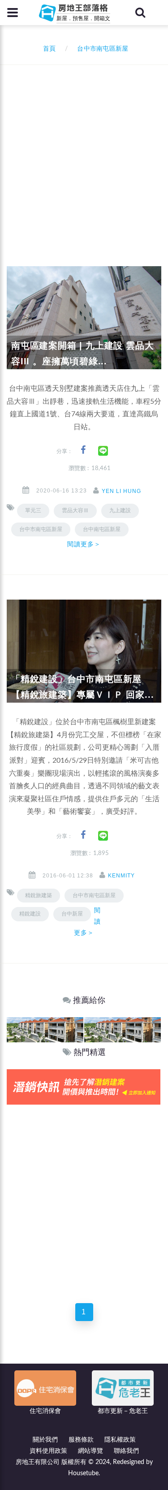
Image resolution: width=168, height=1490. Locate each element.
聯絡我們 (126, 1451)
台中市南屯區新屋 (40, 529)
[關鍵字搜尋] (140, 12)
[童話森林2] (45, 1029)
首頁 (47, 49)
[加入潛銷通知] (83, 1086)
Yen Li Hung (121, 491)
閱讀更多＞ (84, 544)
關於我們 (45, 1440)
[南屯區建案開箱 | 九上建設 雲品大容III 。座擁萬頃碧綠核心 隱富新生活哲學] (84, 318)
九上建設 (120, 510)
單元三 (33, 510)
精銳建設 (30, 914)
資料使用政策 (48, 1451)
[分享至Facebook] (83, 450)
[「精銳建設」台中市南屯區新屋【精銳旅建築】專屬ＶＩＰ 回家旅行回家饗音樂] (84, 651)
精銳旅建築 (38, 895)
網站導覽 (90, 1451)
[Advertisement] (84, 153)
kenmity (121, 875)
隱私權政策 (120, 1440)
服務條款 (81, 1440)
